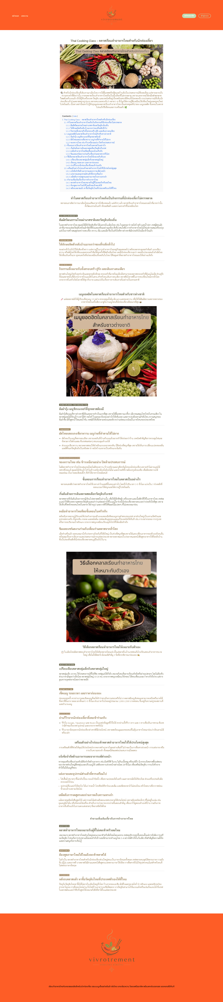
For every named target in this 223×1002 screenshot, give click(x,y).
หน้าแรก (15, 16)
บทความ (24, 16)
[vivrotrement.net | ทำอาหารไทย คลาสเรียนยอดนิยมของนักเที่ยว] (111, 15)
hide (75, 116)
